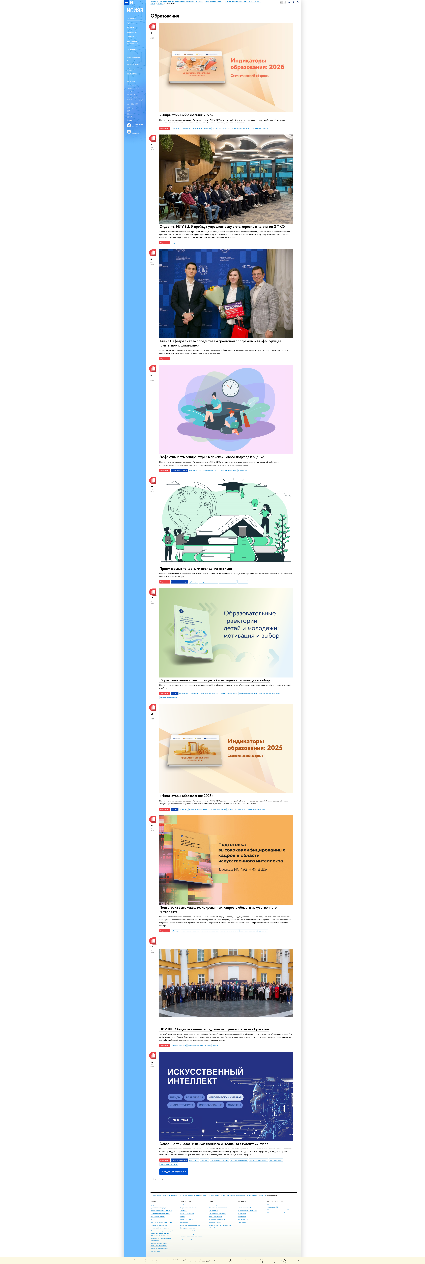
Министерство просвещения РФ (278, 1210)
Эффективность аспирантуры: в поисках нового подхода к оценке (211, 456)
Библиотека (242, 1205)
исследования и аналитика (202, 128)
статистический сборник (259, 128)
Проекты (130, 36)
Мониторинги (213, 1211)
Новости (263, 1195)
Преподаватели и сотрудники (160, 1214)
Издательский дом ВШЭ (245, 1208)
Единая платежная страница (159, 1248)
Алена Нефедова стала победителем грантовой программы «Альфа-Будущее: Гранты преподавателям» (220, 343)
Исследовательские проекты (218, 1208)
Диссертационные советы (217, 1214)
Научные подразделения (210, 1195)
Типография (242, 1214)
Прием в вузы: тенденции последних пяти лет (196, 568)
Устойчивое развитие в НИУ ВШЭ (161, 1211)
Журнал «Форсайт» (133, 64)
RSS (130, 120)
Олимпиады (183, 1211)
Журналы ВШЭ (243, 1219)
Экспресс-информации (134, 61)
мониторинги (176, 128)
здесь (249, 1260)
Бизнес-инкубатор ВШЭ (187, 1231)
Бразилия (216, 1045)
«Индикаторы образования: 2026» (186, 114)
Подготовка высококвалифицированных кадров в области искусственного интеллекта (218, 909)
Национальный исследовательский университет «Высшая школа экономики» (175, 1195)
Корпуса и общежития (158, 1216)
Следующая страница (173, 1171)
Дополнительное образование (190, 1225)
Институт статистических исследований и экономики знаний (239, 1195)
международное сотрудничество (199, 1045)
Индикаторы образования (240, 128)
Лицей (182, 1205)
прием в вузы (242, 582)
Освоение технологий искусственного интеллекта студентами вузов (213, 1143)
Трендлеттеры (132, 74)
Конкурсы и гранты (215, 1222)
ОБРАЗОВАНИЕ (186, 1202)
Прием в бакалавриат (187, 1214)
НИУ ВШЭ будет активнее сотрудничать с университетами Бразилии (214, 1029)
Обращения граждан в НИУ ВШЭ (161, 1222)
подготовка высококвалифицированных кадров (254, 931)
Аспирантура (184, 1222)
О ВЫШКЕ (154, 1202)
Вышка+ (182, 1216)
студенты (175, 243)
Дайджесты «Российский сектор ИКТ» (135, 69)
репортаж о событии (179, 1045)
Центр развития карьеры (188, 1228)
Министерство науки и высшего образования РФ (277, 1206)
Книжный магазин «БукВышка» (247, 1211)
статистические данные (221, 128)
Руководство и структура (158, 1208)
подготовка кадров (275, 1160)
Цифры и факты (155, 1205)
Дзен (131, 114)
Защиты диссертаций (215, 1216)
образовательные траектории (269, 693)
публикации (186, 128)
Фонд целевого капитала (159, 1225)
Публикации (131, 23)
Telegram (132, 108)
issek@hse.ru (134, 85)
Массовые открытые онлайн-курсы (278, 1213)
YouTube (132, 117)
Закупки (153, 1219)
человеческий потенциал (168, 1164)
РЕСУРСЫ (242, 1202)
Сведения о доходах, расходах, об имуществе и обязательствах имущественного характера (162, 1233)
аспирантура (242, 470)
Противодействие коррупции (160, 1228)
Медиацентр (242, 1216)
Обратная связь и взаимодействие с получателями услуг (191, 1238)
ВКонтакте (132, 111)
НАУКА (212, 1202)
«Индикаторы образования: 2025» (186, 795)
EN (284, 2)
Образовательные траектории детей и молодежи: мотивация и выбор (214, 680)
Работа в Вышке (155, 1251)
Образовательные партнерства (190, 1234)
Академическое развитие (217, 1219)
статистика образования (168, 698)
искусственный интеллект (229, 931)
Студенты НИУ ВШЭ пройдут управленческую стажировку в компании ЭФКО (222, 226)
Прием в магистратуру (187, 1219)
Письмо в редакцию (135, 132)
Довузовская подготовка (188, 1208)
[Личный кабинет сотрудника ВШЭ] (293, 2)
